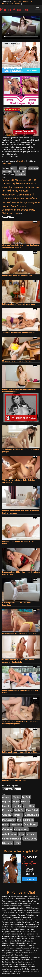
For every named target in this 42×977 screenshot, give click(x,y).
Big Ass (14, 179)
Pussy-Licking (27, 202)
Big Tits (32, 179)
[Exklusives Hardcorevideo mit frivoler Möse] (21, 738)
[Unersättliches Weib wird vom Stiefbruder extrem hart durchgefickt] (21, 646)
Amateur (6, 179)
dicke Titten (7, 186)
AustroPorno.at (7, 3)
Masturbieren (23, 194)
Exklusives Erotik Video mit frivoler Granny (19, 304)
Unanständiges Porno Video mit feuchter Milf (20, 633)
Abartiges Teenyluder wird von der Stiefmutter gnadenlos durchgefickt (20, 246)
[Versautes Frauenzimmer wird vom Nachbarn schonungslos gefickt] (21, 707)
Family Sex (29, 186)
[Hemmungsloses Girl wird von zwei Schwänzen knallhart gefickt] (21, 558)
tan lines (17, 171)
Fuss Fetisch (32, 810)
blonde (5, 183)
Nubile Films (25, 198)
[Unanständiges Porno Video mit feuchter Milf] (21, 619)
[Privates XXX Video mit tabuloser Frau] (21, 261)
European (18, 186)
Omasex (14, 202)
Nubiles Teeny (20, 174)
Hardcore (23, 190)
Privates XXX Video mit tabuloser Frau (17, 275)
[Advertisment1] (21, 90)
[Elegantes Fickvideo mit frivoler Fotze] (21, 347)
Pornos (17, 3)
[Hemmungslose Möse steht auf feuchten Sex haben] (21, 676)
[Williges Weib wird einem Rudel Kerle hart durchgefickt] (21, 466)
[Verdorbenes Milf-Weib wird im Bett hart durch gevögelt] (21, 435)
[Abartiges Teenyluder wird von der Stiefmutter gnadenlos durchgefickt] (21, 231)
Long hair (22, 168)
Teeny (15, 213)
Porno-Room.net (15, 9)
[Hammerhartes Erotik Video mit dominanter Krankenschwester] (21, 375)
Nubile (16, 198)
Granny (13, 190)
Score (14, 206)
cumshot (31, 183)
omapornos (27, 1)
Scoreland (22, 206)
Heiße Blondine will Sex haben (14, 780)
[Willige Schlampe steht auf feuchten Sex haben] (21, 527)
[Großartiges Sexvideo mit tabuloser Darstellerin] (21, 588)
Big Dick (23, 179)
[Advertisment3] (21, 407)
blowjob (13, 183)
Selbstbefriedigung (11, 209)
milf (32, 194)
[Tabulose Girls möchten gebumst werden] (21, 318)
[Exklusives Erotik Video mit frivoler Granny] (21, 290)
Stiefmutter (7, 213)
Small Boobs (6, 171)
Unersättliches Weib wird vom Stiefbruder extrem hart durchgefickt (18, 660)
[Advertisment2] (21, 121)
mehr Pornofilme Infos (10, 156)
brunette (14, 168)
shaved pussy (28, 209)
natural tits (7, 198)
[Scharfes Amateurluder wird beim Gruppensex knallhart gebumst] (21, 496)
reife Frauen (9, 834)
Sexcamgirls (16, 1)
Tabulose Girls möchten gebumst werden (18, 332)
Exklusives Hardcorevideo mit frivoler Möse (19, 752)
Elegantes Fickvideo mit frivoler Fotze (17, 361)
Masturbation (33, 168)
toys (23, 171)
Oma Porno (30, 824)
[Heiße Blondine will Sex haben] (21, 766)
